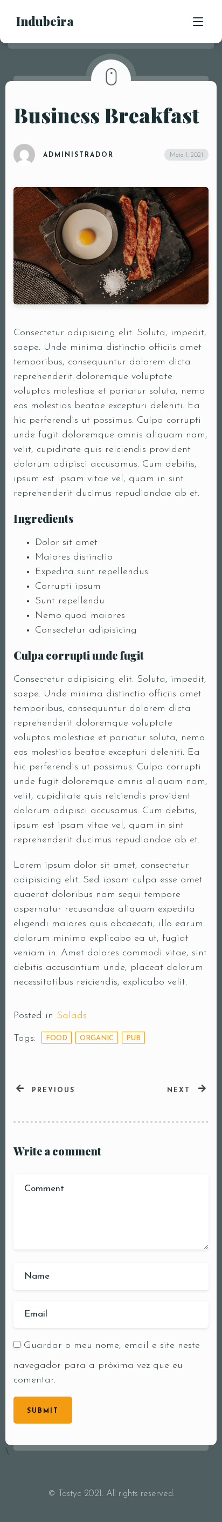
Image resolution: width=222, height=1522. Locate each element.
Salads (72, 1016)
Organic (97, 1038)
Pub (133, 1038)
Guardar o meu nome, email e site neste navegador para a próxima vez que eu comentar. (106, 1363)
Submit (43, 1411)
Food (56, 1038)
